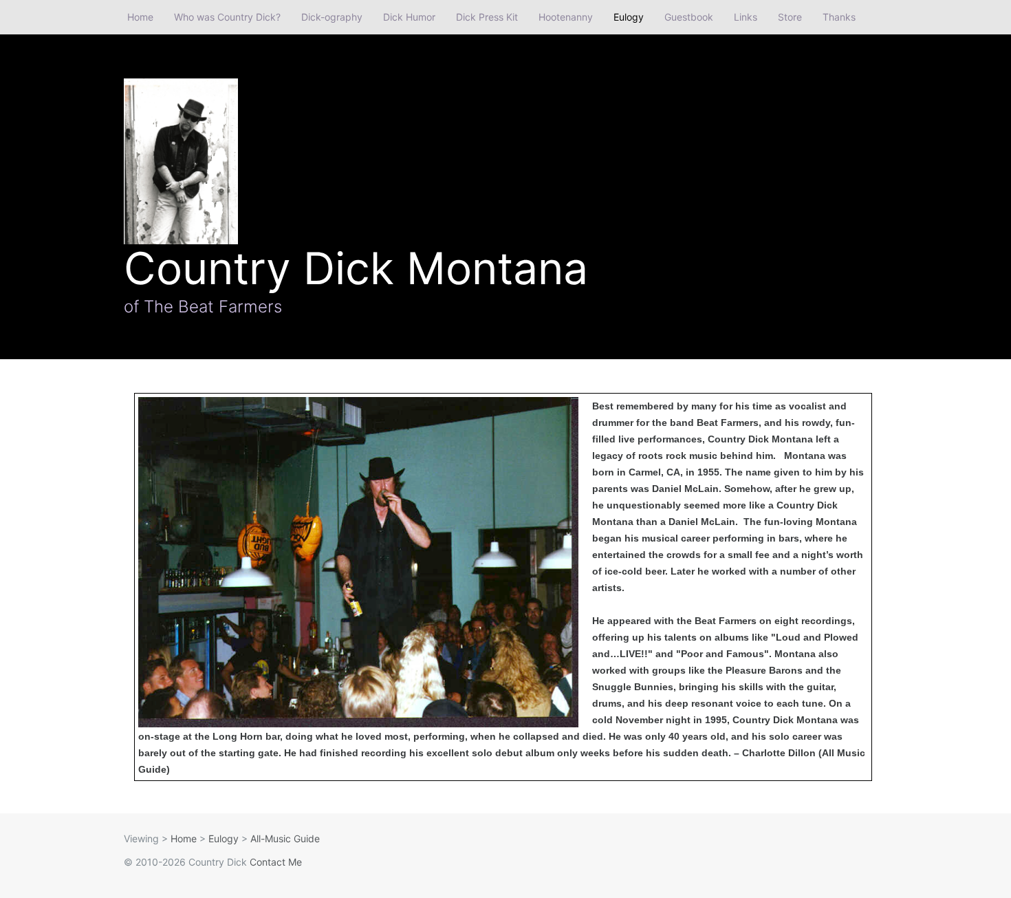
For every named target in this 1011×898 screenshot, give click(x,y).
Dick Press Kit (487, 17)
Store (790, 17)
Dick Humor (409, 17)
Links (745, 17)
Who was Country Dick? (227, 17)
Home (140, 17)
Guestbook (688, 17)
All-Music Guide (285, 838)
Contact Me (276, 862)
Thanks (839, 17)
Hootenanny (566, 17)
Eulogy (628, 17)
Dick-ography (331, 17)
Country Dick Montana (356, 268)
